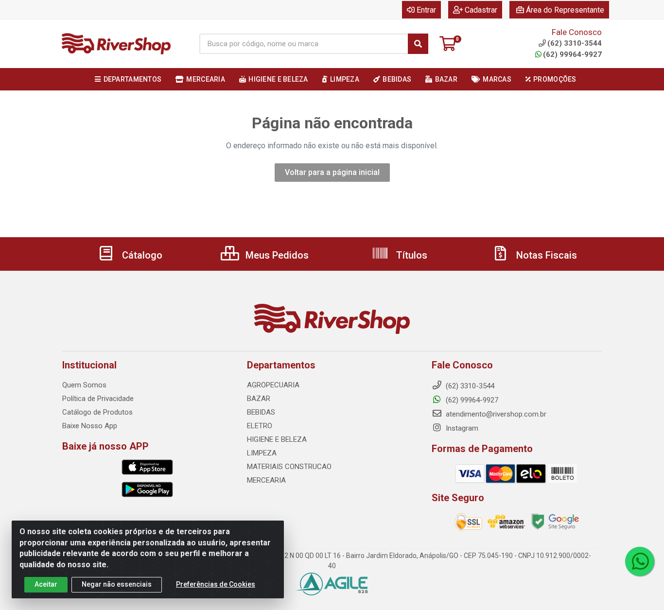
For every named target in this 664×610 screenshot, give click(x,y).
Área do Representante (565, 10)
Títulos (410, 255)
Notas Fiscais (545, 255)
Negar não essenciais (117, 584)
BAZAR (258, 398)
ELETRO (259, 425)
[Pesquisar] (418, 44)
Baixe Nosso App (89, 425)
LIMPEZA (262, 453)
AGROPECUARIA (273, 385)
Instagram (461, 428)
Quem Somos (84, 385)
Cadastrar (481, 10)
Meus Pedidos (276, 255)
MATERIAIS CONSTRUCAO (289, 466)
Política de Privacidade (98, 398)
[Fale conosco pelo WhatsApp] (639, 561)
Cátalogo (141, 255)
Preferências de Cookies (215, 584)
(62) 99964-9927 (572, 54)
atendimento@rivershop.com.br (495, 414)
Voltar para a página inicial (332, 172)
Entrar (426, 10)
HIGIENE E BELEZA (277, 439)
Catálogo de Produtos (97, 412)
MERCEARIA (266, 480)
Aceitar (46, 584)
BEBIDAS (261, 412)
